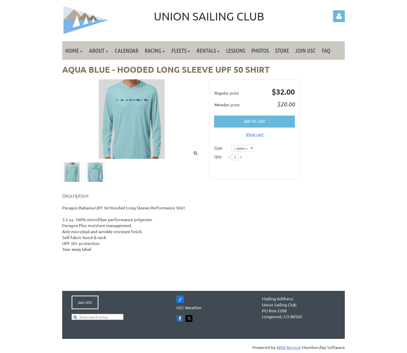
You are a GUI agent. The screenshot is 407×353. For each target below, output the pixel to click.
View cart (255, 134)
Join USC (85, 302)
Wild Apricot (289, 347)
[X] (189, 318)
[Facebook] (179, 318)
